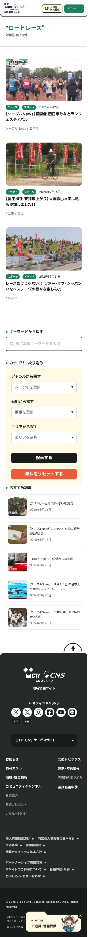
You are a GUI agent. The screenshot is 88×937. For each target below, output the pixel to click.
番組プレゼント (16, 804)
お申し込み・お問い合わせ (23, 876)
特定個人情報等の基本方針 (56, 838)
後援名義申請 (68, 787)
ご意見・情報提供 (54, 8)
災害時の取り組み (70, 777)
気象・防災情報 (69, 768)
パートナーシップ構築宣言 (24, 862)
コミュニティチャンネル (24, 786)
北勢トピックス (69, 759)
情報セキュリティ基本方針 (24, 852)
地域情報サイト (12, 12)
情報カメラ (14, 768)
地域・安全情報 (16, 777)
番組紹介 (12, 795)
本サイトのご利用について (24, 869)
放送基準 (12, 845)
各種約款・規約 (60, 869)
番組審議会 (33, 845)
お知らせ (12, 759)
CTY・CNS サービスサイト (35, 740)
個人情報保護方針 (18, 838)
